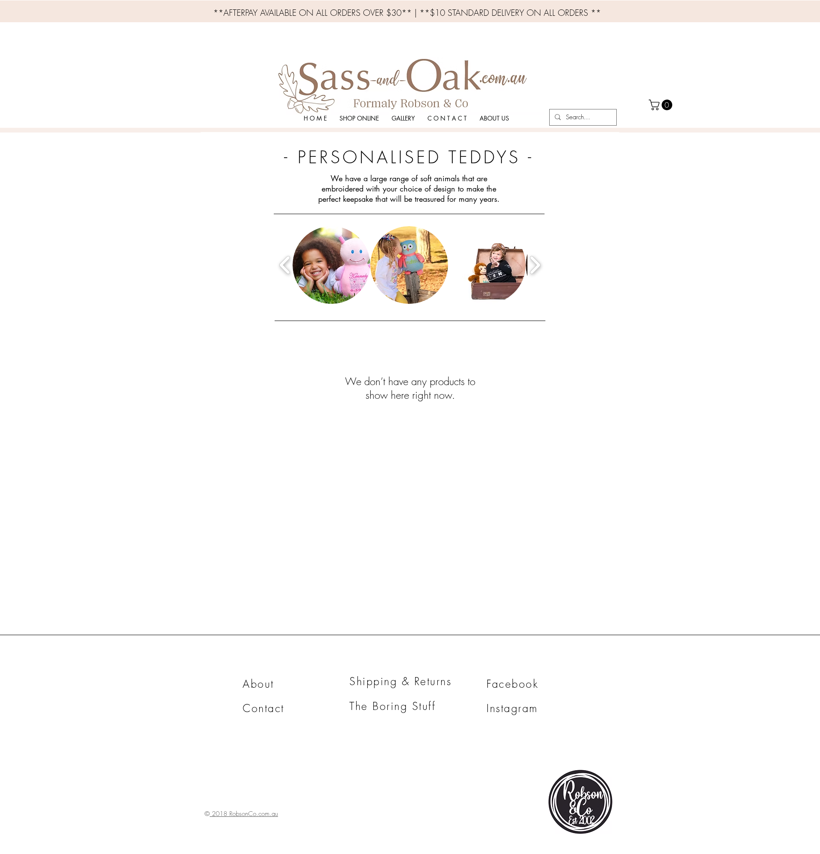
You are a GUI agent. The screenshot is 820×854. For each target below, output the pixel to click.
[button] (359, 118)
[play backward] (285, 264)
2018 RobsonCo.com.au (244, 814)
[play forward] (535, 264)
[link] (662, 105)
